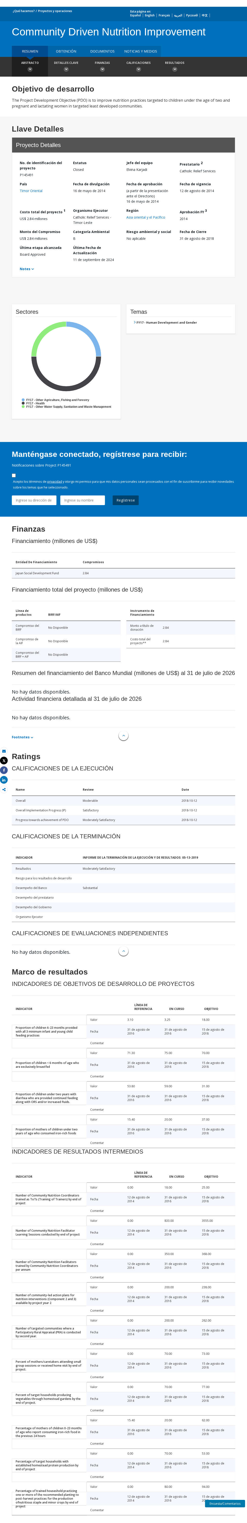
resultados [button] (174, 63)
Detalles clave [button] (66, 63)
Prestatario (191, 163)
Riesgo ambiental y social (148, 231)
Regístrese (126, 500)
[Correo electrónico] (4, 751)
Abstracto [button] (30, 63)
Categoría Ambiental (91, 231)
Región (132, 210)
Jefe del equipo (139, 162)
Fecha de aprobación (144, 184)
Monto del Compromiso (40, 231)
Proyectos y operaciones (55, 11)
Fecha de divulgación (91, 184)
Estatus (80, 162)
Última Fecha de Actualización (87, 250)
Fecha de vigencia (195, 184)
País (23, 184)
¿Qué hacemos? (24, 11)
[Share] (4, 770)
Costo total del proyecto (42, 211)
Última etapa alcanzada (41, 247)
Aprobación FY (193, 211)
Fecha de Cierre (193, 231)
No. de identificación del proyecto (41, 165)
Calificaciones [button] (138, 63)
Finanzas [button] (102, 63)
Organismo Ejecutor (90, 210)
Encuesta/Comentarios (225, 1504)
